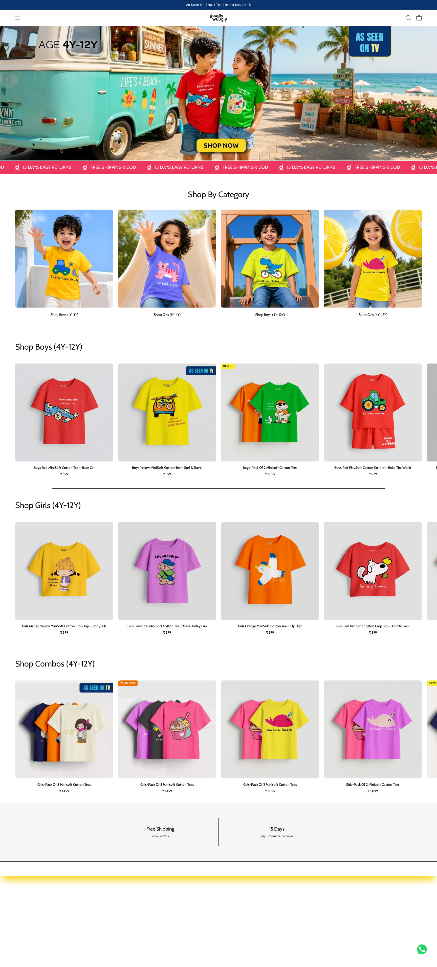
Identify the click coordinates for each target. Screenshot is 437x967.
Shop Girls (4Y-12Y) (155, 926)
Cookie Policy (379, 911)
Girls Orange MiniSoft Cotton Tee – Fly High (270, 626)
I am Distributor (319, 911)
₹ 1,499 (64, 791)
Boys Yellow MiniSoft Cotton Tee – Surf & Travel (167, 468)
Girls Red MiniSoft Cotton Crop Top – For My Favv (372, 626)
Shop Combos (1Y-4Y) (157, 934)
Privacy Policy (379, 904)
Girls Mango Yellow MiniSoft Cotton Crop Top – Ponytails (64, 626)
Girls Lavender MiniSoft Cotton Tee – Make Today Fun (167, 626)
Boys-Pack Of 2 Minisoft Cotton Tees (270, 468)
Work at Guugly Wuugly (325, 919)
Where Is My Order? (239, 926)
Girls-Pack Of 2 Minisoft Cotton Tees (270, 784)
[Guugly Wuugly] (218, 17)
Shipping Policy (381, 919)
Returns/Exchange (238, 919)
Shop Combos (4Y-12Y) (158, 941)
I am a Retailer (318, 904)
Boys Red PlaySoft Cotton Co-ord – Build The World (372, 468)
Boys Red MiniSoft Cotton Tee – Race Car (64, 468)
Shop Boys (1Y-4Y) (154, 904)
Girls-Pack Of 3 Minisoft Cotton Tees (64, 784)
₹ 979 (373, 474)
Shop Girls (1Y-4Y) (154, 911)
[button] (408, 18)
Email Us (230, 904)
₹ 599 (64, 474)
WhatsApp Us (234, 911)
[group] (218, 5)
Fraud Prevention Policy (387, 934)
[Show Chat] (423, 949)
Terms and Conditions (386, 926)
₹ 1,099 (270, 474)
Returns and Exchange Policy (391, 941)
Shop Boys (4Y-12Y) (155, 919)
